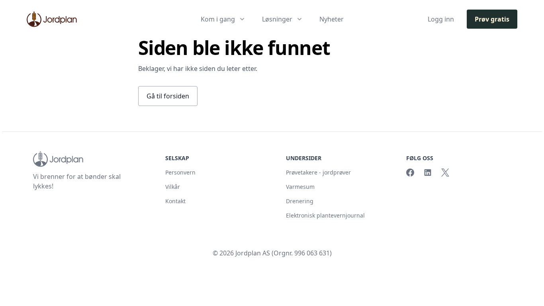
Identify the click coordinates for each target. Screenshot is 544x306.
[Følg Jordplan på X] (445, 173)
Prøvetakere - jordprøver (318, 172)
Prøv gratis (492, 19)
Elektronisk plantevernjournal (325, 215)
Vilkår (172, 186)
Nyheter (331, 19)
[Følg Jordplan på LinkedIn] (428, 173)
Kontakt (175, 201)
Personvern (180, 172)
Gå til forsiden (168, 96)
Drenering (299, 201)
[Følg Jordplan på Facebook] (410, 173)
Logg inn (441, 19)
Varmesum (300, 186)
